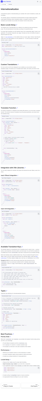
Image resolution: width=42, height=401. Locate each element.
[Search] (37, 1)
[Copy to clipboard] (39, 45)
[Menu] (40, 1)
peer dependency (9, 36)
